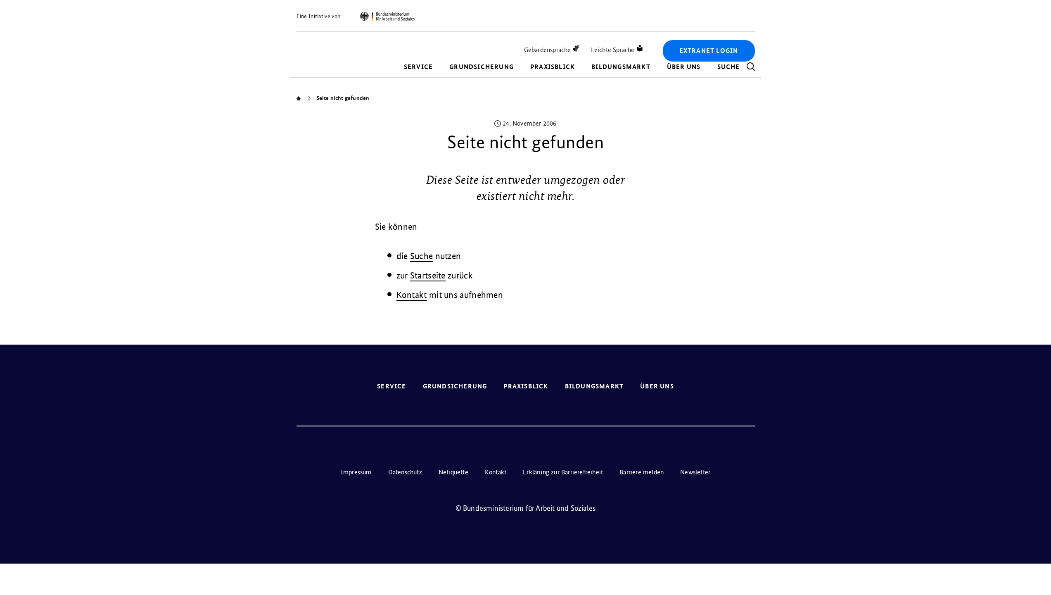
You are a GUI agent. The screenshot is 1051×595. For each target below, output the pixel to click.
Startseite (428, 275)
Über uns (684, 67)
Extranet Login (708, 51)
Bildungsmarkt (620, 67)
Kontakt (411, 295)
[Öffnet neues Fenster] (386, 16)
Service (418, 67)
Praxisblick (552, 67)
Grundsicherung (481, 67)
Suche (421, 256)
